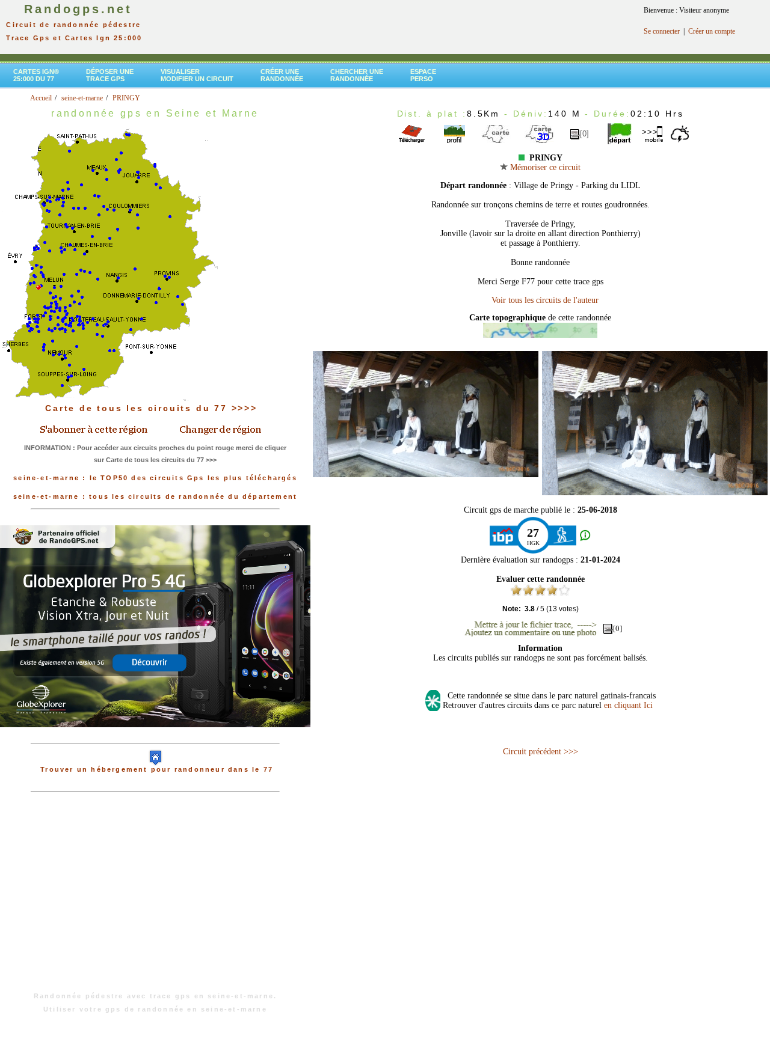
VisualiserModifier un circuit (197, 75)
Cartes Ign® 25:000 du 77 (36, 75)
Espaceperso (423, 75)
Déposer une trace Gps (110, 75)
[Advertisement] (155, 898)
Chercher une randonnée (356, 75)
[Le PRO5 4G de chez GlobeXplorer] (155, 737)
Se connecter (662, 31)
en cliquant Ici (628, 705)
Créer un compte (711, 31)
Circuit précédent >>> (540, 751)
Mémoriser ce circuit (544, 167)
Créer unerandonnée (281, 75)
